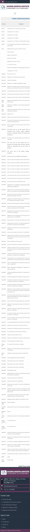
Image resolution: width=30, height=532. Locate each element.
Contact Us (5, 524)
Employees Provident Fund (9, 510)
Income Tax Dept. (7, 499)
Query (4, 527)
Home (4, 519)
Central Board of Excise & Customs (11, 502)
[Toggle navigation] (15, 13)
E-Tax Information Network (9, 504)
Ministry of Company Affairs (9, 507)
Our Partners (5, 521)
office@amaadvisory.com (11, 1)
